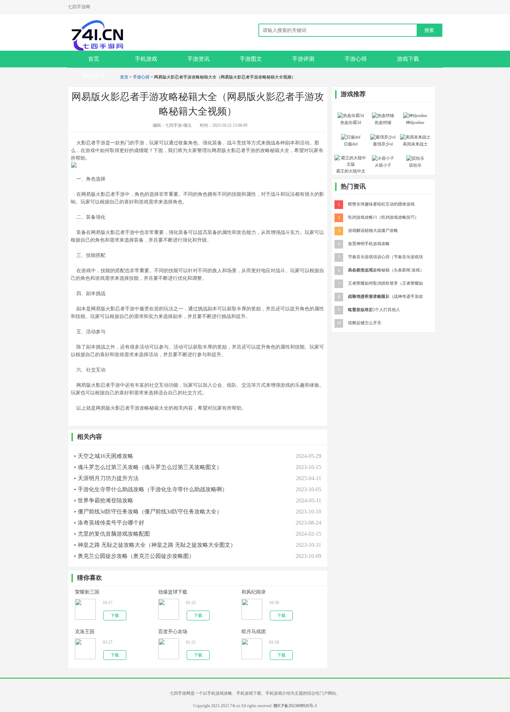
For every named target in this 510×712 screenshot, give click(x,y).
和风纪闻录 (253, 592)
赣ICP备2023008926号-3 (295, 705)
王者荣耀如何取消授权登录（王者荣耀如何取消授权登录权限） (385, 283)
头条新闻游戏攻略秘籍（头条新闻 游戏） (386, 270)
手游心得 (356, 59)
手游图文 (251, 59)
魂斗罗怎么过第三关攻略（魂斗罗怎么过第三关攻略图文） (150, 467)
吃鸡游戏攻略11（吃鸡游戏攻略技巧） (383, 217)
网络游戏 (94, 75)
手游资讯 (198, 59)
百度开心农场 (172, 631)
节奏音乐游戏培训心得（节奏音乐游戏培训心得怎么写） (385, 256)
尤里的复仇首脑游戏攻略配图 (114, 534)
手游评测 (303, 59)
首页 (124, 77)
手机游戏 (146, 59)
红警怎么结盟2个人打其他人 (374, 309)
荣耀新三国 (87, 592)
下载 (115, 615)
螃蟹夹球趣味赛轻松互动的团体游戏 (381, 204)
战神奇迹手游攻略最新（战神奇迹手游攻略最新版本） (385, 296)
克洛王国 (84, 631)
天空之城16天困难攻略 (105, 456)
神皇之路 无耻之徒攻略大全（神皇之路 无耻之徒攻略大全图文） (157, 545)
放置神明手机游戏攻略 (369, 243)
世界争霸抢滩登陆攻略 (105, 500)
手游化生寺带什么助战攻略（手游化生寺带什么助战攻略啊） (153, 489)
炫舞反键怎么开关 (364, 322)
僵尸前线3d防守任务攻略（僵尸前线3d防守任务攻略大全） (150, 511)
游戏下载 (408, 59)
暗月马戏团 (253, 631)
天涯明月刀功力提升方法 (108, 478)
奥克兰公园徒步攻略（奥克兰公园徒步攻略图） (136, 556)
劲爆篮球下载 (172, 592)
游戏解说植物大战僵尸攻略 (373, 230)
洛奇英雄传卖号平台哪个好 (111, 523)
